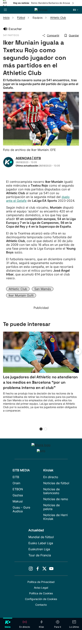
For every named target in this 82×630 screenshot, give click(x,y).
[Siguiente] (73, 3)
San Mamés (42, 289)
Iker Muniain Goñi (21, 295)
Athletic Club (18, 289)
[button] (78, 351)
